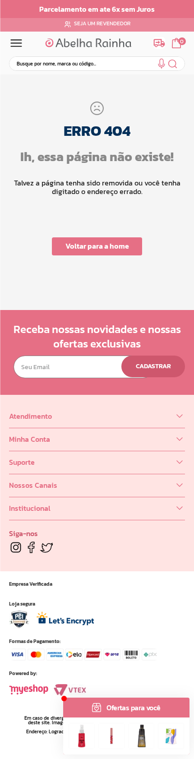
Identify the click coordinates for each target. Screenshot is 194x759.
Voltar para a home (97, 246)
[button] (161, 65)
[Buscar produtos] (173, 63)
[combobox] (97, 63)
